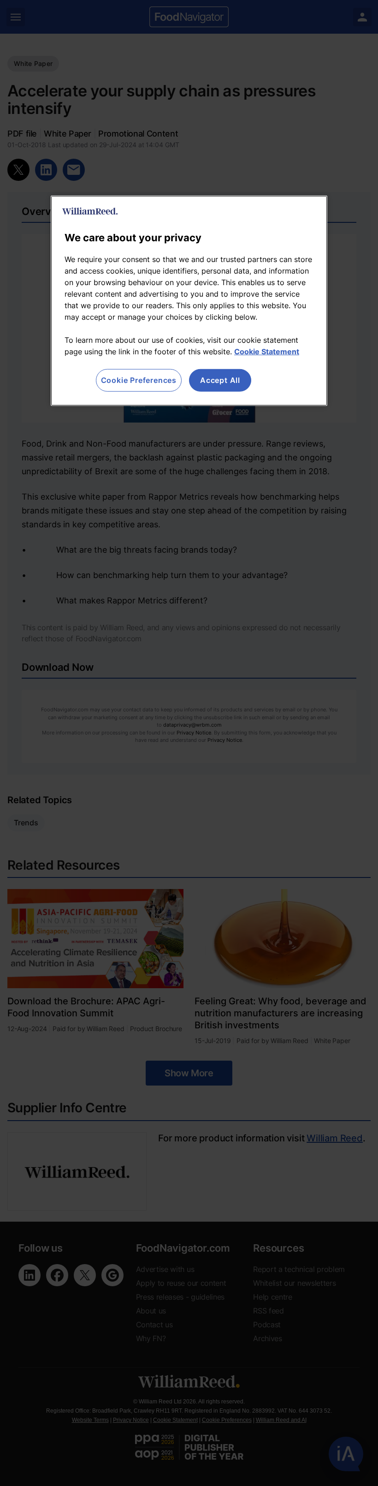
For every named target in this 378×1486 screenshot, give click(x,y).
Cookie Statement (266, 351)
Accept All (220, 380)
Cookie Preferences (139, 380)
